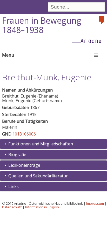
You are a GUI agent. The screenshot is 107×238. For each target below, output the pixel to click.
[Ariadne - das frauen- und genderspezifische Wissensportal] (88, 40)
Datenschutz (12, 207)
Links (13, 186)
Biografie (17, 154)
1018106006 (24, 134)
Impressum (95, 203)
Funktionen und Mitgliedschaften (40, 144)
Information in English (42, 207)
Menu (8, 55)
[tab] (53, 144)
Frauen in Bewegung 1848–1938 (41, 25)
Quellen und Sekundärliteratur (38, 176)
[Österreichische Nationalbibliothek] (102, 20)
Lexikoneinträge (24, 165)
